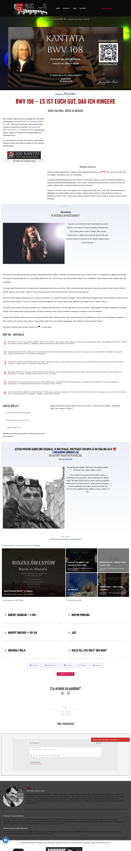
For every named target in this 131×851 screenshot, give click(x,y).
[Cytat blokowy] (47, 755)
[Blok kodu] (50, 755)
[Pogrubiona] (31, 755)
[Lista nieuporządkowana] (45, 755)
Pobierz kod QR (65, 674)
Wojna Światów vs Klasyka (18, 591)
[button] (124, 839)
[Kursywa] (34, 755)
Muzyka (65, 8)
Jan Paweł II (73, 589)
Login (99, 743)
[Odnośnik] (53, 755)
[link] (101, 172)
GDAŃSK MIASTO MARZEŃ (59, 539)
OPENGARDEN (75, 539)
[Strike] (39, 755)
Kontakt (83, 8)
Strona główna (47, 19)
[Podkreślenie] (37, 755)
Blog (75, 8)
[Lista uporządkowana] (42, 755)
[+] (58, 755)
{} (55, 755)
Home (58, 8)
